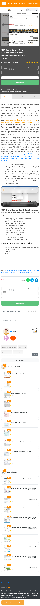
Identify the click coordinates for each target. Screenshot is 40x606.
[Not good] (34, 311)
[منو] (4, 10)
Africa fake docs (12, 270)
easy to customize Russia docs (25, 272)
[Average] (32, 311)
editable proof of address (9, 347)
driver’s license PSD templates (21, 159)
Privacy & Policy (5, 582)
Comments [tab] (20, 96)
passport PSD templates (29, 154)
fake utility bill (22, 347)
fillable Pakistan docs (10, 272)
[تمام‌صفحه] (8, 203)
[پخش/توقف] (35, 203)
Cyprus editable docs (24, 270)
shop (16, 89)
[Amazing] (28, 311)
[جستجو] (21, 9)
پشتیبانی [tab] (33, 96)
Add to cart (20, 82)
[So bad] (36, 311)
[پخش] (20, 196)
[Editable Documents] (10, 9)
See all (35, 354)
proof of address (6, 352)
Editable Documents (7, 89)
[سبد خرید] (25, 9)
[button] (20, 261)
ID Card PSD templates (10, 156)
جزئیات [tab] (7, 96)
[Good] (30, 311)
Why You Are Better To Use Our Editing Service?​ (22, 3)
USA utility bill (18, 352)
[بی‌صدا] (4, 203)
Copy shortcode (20, 360)
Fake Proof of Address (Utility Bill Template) (15, 91)
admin (14, 331)
